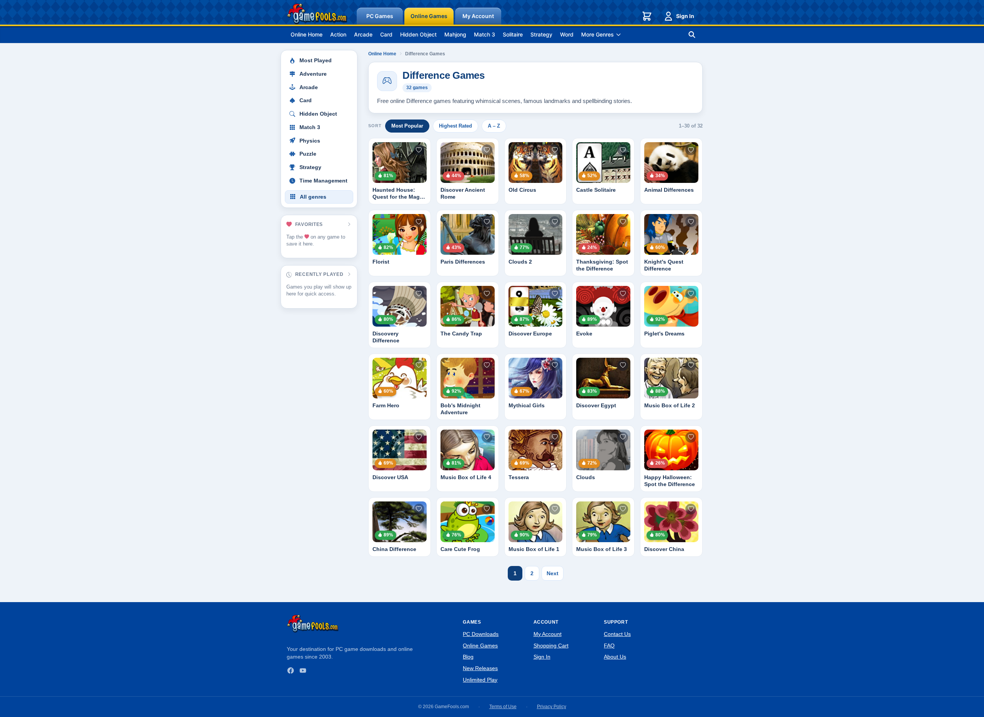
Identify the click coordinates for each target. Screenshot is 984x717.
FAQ (609, 645)
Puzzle (307, 154)
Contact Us (617, 634)
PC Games (379, 16)
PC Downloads (481, 634)
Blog (468, 657)
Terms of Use (503, 706)
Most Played (315, 60)
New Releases (480, 668)
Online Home (306, 34)
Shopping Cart (551, 645)
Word (566, 34)
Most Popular (407, 126)
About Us (615, 657)
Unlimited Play (480, 680)
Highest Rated (455, 126)
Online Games (429, 16)
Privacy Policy (551, 706)
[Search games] (691, 34)
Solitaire (513, 34)
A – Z (494, 126)
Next (552, 573)
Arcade (363, 34)
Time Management (323, 181)
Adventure (313, 74)
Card (386, 34)
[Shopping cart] (646, 16)
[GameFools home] (317, 14)
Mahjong (455, 34)
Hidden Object (418, 34)
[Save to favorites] (419, 149)
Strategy (541, 34)
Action (338, 34)
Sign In (685, 16)
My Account (478, 16)
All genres (313, 197)
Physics (309, 141)
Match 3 (484, 34)
